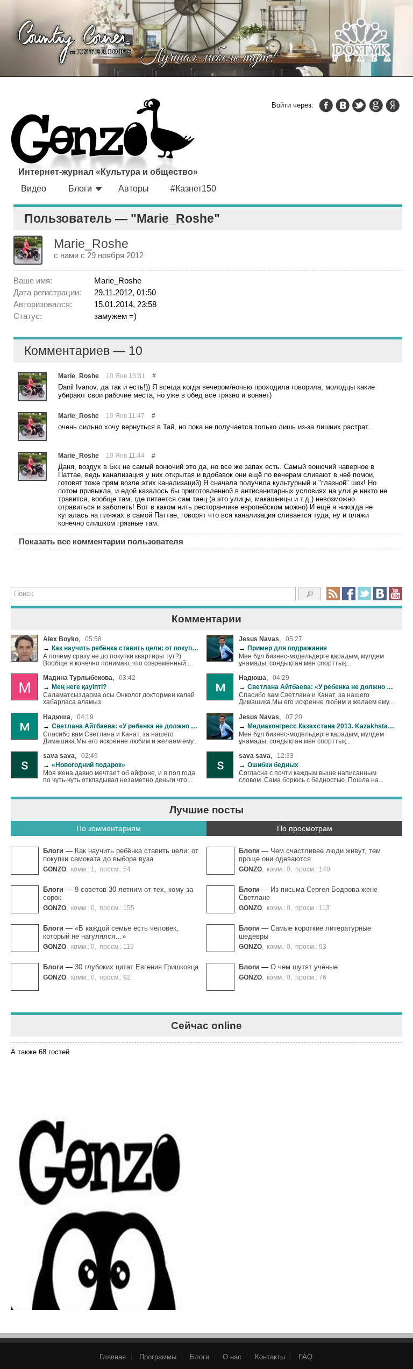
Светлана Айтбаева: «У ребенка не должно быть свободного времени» (316, 686)
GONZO (54, 869)
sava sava (59, 755)
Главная (112, 1357)
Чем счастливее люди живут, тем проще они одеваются (310, 855)
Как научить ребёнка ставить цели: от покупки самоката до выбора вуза (120, 647)
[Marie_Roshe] (32, 386)
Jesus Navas (259, 638)
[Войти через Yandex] (393, 105)
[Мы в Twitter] (364, 593)
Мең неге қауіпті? (74, 686)
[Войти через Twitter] (359, 105)
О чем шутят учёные (304, 967)
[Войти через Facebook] (326, 105)
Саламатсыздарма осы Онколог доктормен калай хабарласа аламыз (119, 698)
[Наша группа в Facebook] (348, 593)
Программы (157, 1357)
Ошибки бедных (268, 764)
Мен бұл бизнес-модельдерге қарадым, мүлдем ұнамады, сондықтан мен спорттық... (311, 659)
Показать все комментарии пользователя (101, 541)
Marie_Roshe (78, 375)
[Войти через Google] (376, 105)
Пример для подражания (283, 647)
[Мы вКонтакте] (380, 593)
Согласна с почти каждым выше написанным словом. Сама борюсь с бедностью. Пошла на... (311, 776)
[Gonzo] (103, 139)
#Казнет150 (193, 188)
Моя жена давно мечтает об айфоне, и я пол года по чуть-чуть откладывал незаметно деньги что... (119, 776)
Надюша (252, 677)
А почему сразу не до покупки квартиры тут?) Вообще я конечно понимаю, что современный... (117, 659)
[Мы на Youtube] (395, 593)
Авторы (133, 188)
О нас (232, 1357)
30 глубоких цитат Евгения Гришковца (136, 967)
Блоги (80, 188)
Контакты (270, 1357)
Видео (33, 188)
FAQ (305, 1357)
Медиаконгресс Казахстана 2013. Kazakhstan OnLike (316, 725)
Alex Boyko (61, 638)
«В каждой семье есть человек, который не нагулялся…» (111, 932)
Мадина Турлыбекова (77, 677)
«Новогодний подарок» (84, 764)
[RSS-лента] (333, 593)
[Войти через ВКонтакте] (343, 105)
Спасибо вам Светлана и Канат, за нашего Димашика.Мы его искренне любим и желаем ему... (316, 698)
